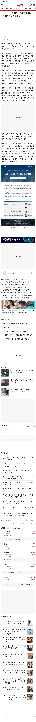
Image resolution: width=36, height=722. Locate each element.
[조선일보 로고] (4, 1)
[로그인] (31, 5)
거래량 (30, 524)
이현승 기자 (4, 37)
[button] (2, 5)
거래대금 (22, 524)
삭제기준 (32, 426)
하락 (14, 524)
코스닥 (14, 528)
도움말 (27, 426)
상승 (5, 524)
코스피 (8, 528)
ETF (19, 528)
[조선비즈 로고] (18, 5)
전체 (3, 528)
